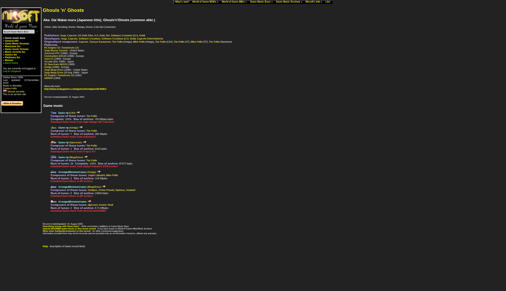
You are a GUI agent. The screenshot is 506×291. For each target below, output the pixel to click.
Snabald (130, 190)
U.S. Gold (99, 35)
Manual (9, 60)
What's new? (183, 1)
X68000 (48, 78)
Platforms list (12, 57)
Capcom (72, 35)
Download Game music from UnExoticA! (73, 136)
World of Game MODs (204, 1)
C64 (72, 113)
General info (12, 40)
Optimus (120, 190)
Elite (90, 35)
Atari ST (48, 58)
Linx (329, 1)
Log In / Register (12, 71)
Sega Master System (56, 50)
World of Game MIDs (233, 1)
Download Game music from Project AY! (73, 151)
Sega (63, 35)
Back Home (11, 63)
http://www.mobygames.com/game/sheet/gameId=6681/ (75, 89)
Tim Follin (117, 41)
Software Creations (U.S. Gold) (128, 35)
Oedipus (92, 190)
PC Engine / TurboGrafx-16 (59, 75)
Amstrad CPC (52, 53)
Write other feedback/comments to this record (67, 231)
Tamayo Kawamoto (100, 41)
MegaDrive (76, 157)
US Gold (82, 35)
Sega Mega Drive (53, 70)
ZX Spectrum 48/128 (55, 64)
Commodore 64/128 (55, 56)
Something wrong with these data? (61, 226)
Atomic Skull (106, 205)
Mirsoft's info (313, 1)
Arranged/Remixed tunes (72, 172)
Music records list (15, 52)
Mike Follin (139, 41)
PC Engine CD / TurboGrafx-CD (61, 47)
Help (45, 246)
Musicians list (12, 46)
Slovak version (15, 91)
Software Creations (89, 38)
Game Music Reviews (288, 1)
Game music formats (17, 49)
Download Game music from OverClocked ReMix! (78, 210)
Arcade (48, 61)
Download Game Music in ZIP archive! (72, 181)
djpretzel (93, 205)
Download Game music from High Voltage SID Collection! (82, 122)
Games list (11, 54)
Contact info (10, 88)
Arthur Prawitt (106, 190)
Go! (108, 35)
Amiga (48, 67)
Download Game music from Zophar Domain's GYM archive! (84, 166)
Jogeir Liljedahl (96, 175)
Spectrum (75, 142)
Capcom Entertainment (150, 38)
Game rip (63, 113)
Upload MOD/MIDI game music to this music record (69, 228)
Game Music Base (260, 1)
